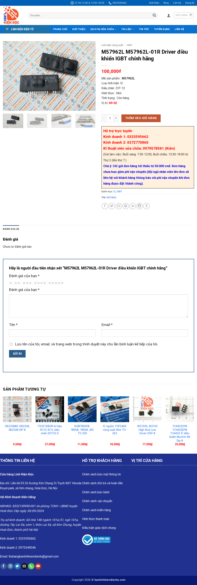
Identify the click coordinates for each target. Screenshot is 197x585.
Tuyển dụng (162, 29)
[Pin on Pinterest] (126, 206)
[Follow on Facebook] (3, 566)
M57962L (112, 197)
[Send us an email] (24, 566)
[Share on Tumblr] (146, 206)
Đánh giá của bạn (24, 276)
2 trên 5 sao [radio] (16, 283)
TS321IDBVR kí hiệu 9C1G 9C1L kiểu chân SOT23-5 (50, 430)
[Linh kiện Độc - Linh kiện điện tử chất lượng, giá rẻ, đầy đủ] (12, 15)
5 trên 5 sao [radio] (55, 283)
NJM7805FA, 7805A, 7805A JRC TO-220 (82, 430)
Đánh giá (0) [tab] (11, 229)
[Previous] (9, 76)
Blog (166, 2)
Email (107, 324)
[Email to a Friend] (119, 206)
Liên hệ (177, 2)
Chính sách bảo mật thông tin (101, 474)
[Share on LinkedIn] (139, 206)
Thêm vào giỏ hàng (141, 118)
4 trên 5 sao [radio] (39, 283)
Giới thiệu (154, 2)
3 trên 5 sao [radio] (26, 283)
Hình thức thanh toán (95, 519)
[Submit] (154, 15)
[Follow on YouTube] (38, 566)
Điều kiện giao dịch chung (99, 528)
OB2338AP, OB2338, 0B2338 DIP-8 (17, 428)
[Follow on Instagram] (10, 566)
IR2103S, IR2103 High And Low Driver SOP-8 (147, 430)
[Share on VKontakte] (132, 206)
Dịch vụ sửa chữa (102, 29)
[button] (169, 15)
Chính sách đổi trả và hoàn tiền (102, 483)
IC (115, 191)
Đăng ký (189, 2)
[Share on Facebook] (105, 206)
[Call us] (31, 566)
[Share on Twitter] (112, 206)
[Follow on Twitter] (17, 566)
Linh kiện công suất (112, 45)
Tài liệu (126, 29)
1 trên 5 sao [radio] (10, 283)
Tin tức (144, 29)
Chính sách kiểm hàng (96, 510)
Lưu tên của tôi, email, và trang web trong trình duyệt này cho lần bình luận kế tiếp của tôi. (86, 344)
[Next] (88, 76)
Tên (13, 324)
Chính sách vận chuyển (97, 501)
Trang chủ (60, 29)
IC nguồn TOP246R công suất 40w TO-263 (115, 430)
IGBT (129, 45)
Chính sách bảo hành (95, 492)
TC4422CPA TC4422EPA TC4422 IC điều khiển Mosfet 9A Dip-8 (179, 433)
